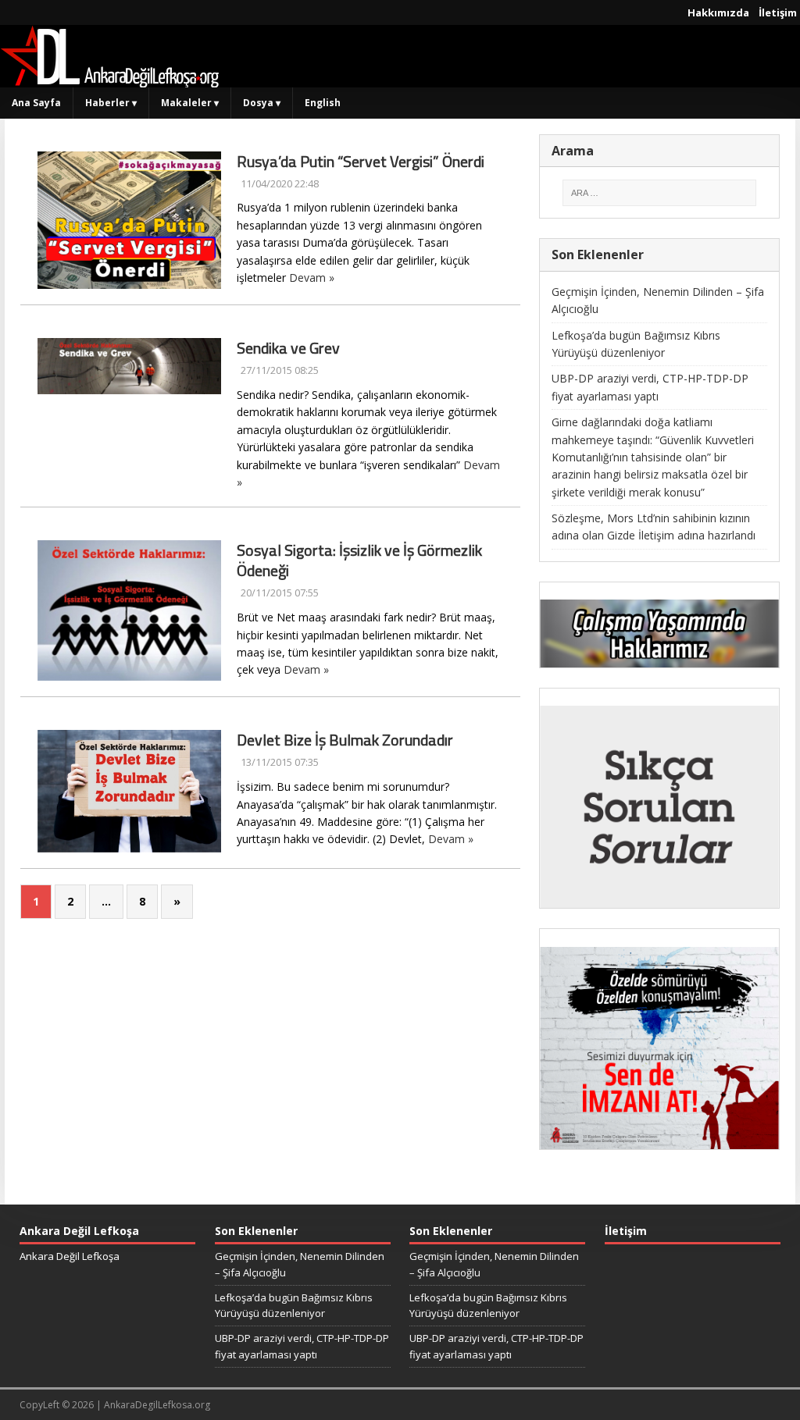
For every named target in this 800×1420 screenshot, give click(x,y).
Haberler (111, 102)
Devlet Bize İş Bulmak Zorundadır (345, 740)
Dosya (261, 102)
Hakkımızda (718, 12)
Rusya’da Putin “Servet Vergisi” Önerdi (360, 161)
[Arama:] (659, 193)
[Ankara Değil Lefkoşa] (109, 78)
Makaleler (190, 102)
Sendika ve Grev (288, 348)
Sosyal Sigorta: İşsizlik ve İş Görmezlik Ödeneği (359, 560)
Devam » (311, 277)
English (323, 102)
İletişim (778, 12)
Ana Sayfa (36, 102)
